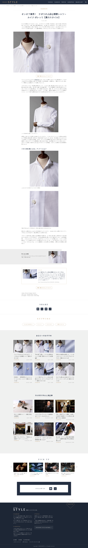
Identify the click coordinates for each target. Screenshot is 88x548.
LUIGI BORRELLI (28, 324)
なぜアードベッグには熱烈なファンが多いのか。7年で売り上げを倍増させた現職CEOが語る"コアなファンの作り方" (22, 534)
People (50, 2)
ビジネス (49, 324)
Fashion (57, 2)
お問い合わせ (25, 541)
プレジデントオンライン (34, 541)
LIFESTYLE (17, 526)
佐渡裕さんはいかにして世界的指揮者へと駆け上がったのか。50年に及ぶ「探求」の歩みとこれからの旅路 (43, 517)
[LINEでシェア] (46, 309)
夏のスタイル (60, 324)
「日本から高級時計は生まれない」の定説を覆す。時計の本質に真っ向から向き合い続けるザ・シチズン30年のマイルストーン (43, 522)
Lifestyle (71, 2)
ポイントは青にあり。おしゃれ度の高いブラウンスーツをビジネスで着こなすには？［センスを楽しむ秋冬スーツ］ (22, 522)
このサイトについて (17, 541)
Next (75, 469)
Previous (12, 469)
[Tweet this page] (42, 309)
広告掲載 (20, 539)
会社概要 (15, 539)
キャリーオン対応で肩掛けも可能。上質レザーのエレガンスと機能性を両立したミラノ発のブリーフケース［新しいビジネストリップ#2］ (22, 517)
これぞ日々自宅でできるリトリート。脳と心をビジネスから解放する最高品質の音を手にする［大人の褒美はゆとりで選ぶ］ (22, 530)
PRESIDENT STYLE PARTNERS (43, 527)
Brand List (79, 2)
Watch (64, 2)
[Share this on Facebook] (38, 309)
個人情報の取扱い (27, 539)
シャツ (40, 324)
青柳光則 (37, 79)
